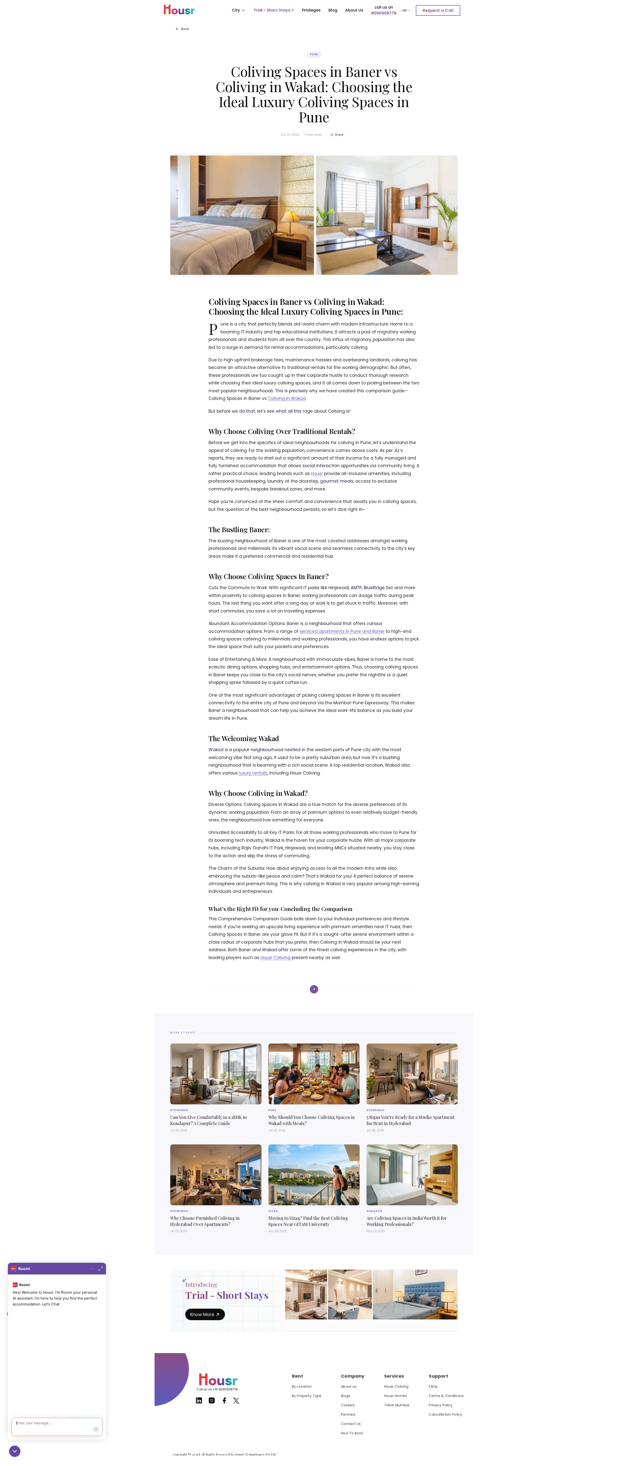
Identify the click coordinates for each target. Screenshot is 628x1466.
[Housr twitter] (236, 1402)
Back (185, 29)
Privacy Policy (440, 1405)
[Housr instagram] (212, 1402)
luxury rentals (253, 773)
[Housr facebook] (224, 1402)
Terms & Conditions (446, 1395)
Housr (317, 473)
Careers (348, 1405)
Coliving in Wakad (287, 398)
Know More (202, 1314)
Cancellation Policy (445, 1414)
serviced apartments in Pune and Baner (342, 631)
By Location (302, 1386)
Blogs (345, 1395)
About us (348, 1386)
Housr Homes (395, 1395)
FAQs (433, 1386)
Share (339, 135)
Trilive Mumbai (396, 1405)
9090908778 (383, 13)
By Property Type (306, 1395)
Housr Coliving (275, 958)
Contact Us (351, 1423)
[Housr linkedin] (199, 1402)
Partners (348, 1414)
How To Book (352, 1433)
